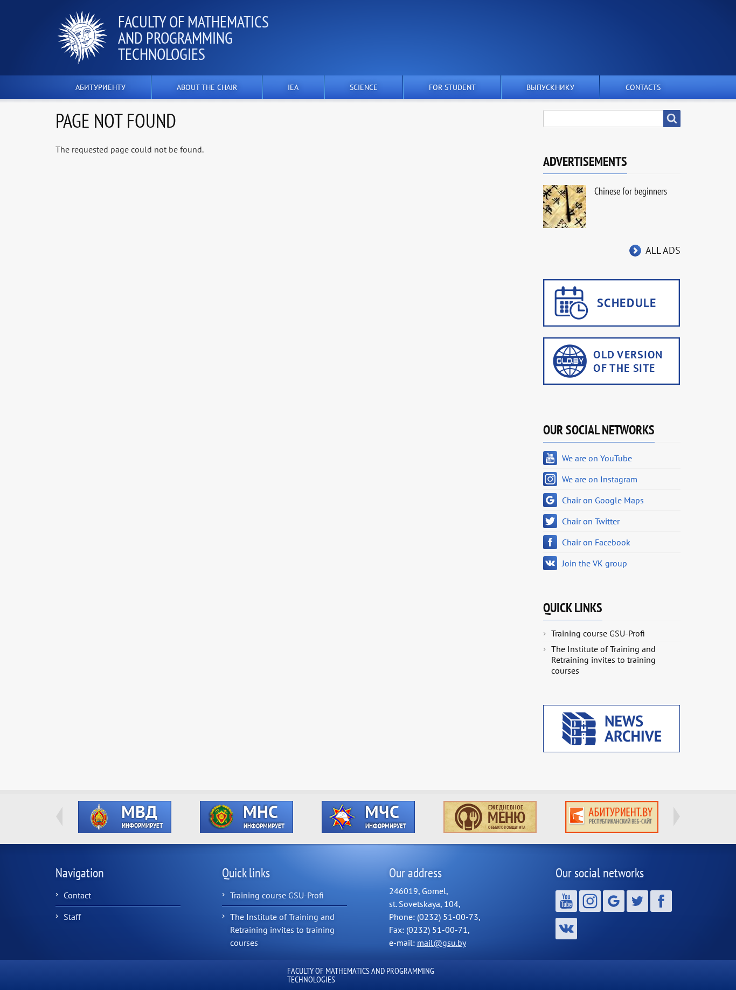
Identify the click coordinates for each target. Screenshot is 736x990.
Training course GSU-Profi (598, 633)
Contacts (643, 87)
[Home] (86, 38)
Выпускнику (550, 87)
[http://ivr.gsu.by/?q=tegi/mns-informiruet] (246, 817)
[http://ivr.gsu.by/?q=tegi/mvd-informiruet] (124, 817)
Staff (72, 916)
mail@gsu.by (441, 942)
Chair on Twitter (591, 521)
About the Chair (207, 87)
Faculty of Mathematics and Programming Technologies (193, 37)
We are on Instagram (599, 479)
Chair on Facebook (596, 542)
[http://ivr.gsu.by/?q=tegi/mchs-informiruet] (368, 817)
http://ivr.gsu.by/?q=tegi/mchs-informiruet (368, 817)
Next (677, 816)
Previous (59, 816)
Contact (77, 895)
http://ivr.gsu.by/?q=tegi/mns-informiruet (246, 817)
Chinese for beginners (630, 191)
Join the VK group (594, 563)
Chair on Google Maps (603, 500)
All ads (663, 250)
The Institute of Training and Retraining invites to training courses (603, 659)
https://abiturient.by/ (611, 817)
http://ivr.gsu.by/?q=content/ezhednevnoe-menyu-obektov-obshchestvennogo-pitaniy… (490, 817)
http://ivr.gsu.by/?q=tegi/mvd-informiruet (124, 817)
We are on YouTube (597, 458)
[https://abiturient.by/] (611, 817)
